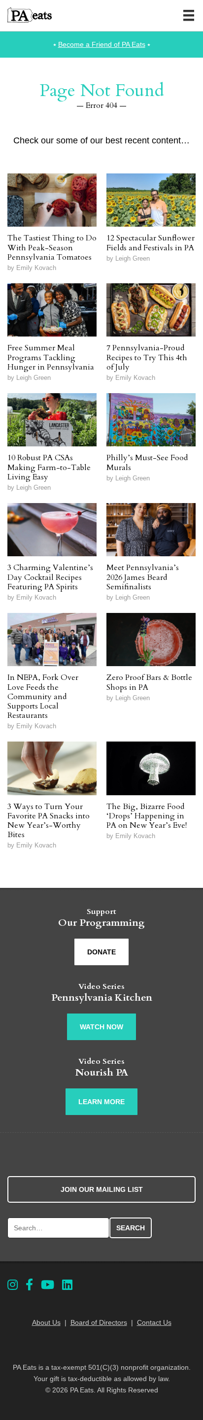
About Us (46, 1322)
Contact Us (154, 1322)
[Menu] (188, 15)
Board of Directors (98, 1322)
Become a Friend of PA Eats (101, 44)
